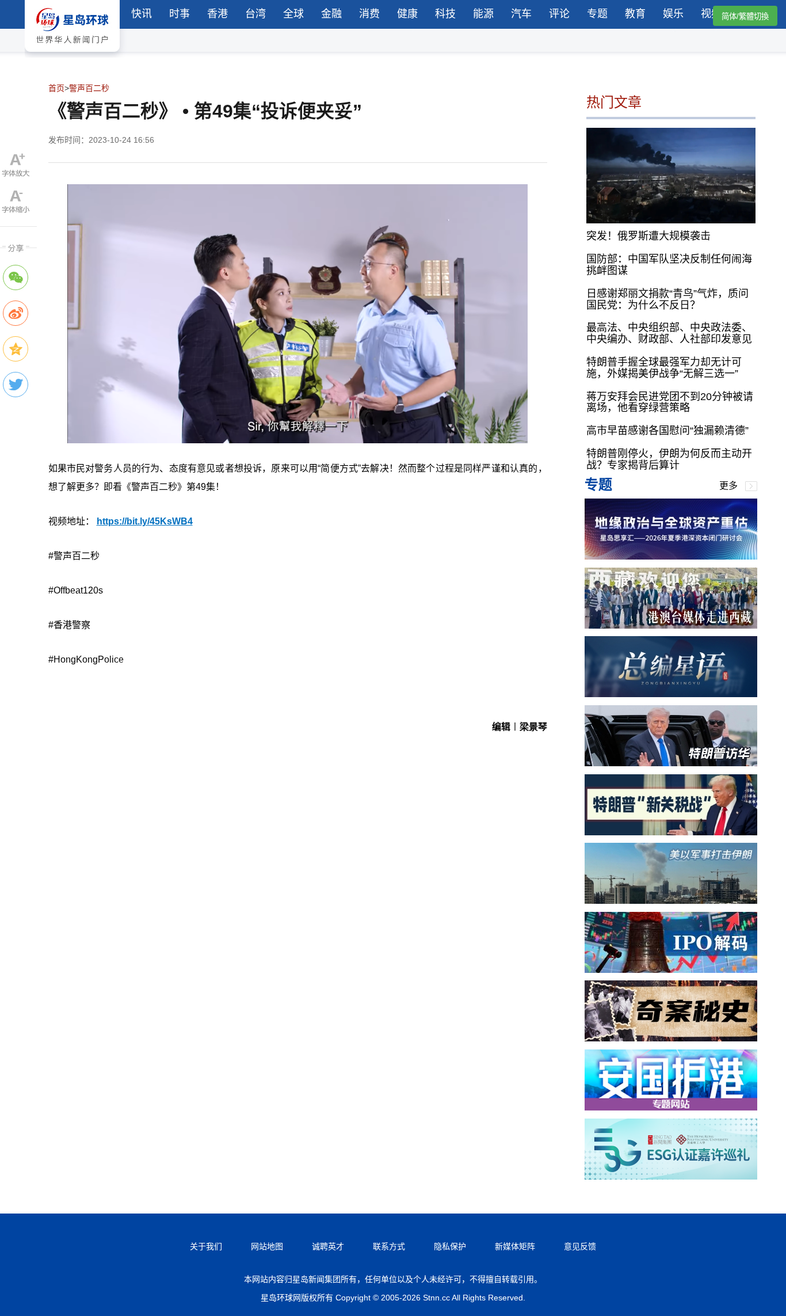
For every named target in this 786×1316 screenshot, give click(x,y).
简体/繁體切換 (745, 16)
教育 (635, 14)
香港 (217, 14)
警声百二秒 (89, 88)
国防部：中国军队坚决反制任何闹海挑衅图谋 (669, 264)
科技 (445, 14)
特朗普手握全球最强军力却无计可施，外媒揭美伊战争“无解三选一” (664, 367)
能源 (483, 14)
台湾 (255, 14)
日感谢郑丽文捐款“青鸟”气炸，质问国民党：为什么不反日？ (667, 299)
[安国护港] (671, 1107)
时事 (179, 14)
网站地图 (267, 1246)
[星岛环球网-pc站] (72, 54)
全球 (293, 14)
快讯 (141, 14)
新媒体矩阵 (515, 1246)
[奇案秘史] (671, 1038)
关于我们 (206, 1246)
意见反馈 (580, 1246)
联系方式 (389, 1246)
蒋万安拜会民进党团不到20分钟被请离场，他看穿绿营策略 (669, 402)
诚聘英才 (328, 1246)
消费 (369, 14)
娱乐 (673, 14)
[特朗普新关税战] (671, 832)
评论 (559, 14)
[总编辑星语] (671, 694)
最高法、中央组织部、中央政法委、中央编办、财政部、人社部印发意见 (669, 333)
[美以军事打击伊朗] (671, 901)
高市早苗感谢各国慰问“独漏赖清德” (667, 430)
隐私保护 (450, 1246)
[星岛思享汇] (671, 556)
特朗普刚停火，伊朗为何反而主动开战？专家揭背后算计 (669, 459)
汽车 (521, 14)
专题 (597, 14)
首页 (56, 88)
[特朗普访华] (671, 763)
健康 (407, 14)
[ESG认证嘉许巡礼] (671, 1176)
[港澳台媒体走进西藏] (671, 625)
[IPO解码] (671, 970)
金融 (331, 14)
